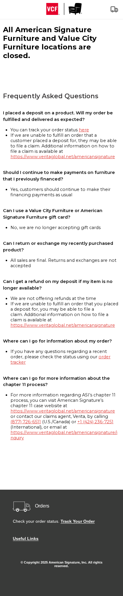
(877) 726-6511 (25, 421)
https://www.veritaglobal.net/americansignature (62, 156)
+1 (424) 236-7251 (95, 421)
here (84, 130)
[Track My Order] (115, 11)
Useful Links (26, 538)
